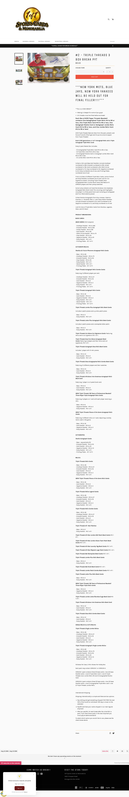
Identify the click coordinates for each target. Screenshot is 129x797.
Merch (16, 41)
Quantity (108, 67)
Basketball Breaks (62, 41)
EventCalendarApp (124, 762)
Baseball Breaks (28, 41)
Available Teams (80, 67)
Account (112, 41)
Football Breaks (44, 41)
